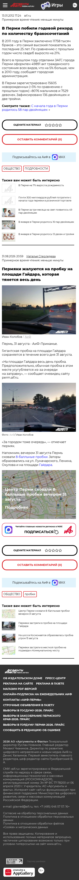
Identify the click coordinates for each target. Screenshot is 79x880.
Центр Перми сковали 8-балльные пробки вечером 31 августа (35, 494)
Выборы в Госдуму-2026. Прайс (28, 710)
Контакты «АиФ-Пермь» (22, 699)
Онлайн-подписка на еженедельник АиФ (37, 694)
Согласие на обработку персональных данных (35, 813)
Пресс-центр (55, 678)
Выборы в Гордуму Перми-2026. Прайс (34, 724)
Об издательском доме (22, 678)
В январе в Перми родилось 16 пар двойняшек (46, 221)
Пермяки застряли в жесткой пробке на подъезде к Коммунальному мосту (42, 649)
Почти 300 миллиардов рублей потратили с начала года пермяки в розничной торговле (44, 199)
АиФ (28, 337)
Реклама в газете (50, 683)
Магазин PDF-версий (20, 689)
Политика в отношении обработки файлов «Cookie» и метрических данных (33, 825)
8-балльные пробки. (32, 457)
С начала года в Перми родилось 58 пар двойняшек (35, 108)
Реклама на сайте (18, 683)
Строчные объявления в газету (28, 705)
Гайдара (45, 465)
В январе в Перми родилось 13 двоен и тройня (46, 234)
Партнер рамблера (36, 861)
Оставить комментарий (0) (39, 139)
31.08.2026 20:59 (12, 256)
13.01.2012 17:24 (11, 15)
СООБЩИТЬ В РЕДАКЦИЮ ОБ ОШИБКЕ (31, 730)
